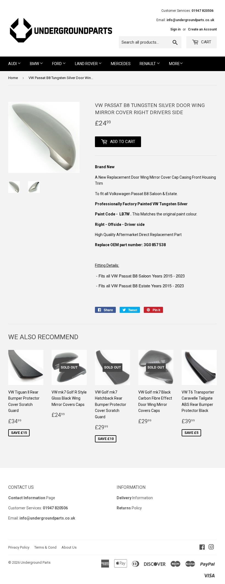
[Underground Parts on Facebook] (202, 548)
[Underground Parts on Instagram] (211, 548)
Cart (205, 42)
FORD (57, 63)
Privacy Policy (18, 547)
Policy (129, 508)
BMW (35, 63)
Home (13, 78)
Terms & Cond (45, 547)
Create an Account (202, 29)
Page (31, 498)
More (174, 63)
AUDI (13, 63)
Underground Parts (35, 562)
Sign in (175, 29)
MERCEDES (121, 63)
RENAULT (148, 63)
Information (135, 498)
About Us (69, 547)
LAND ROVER (87, 63)
